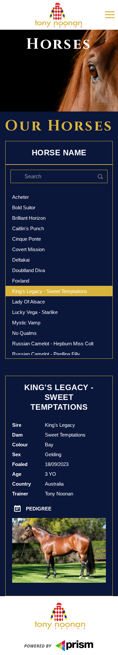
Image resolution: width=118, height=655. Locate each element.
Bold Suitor (23, 207)
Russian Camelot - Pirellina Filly (46, 354)
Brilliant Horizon (29, 218)
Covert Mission (28, 249)
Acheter (20, 197)
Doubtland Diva (28, 270)
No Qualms (24, 333)
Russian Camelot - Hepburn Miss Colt (52, 343)
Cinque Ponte (26, 239)
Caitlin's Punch (28, 228)
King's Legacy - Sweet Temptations (49, 291)
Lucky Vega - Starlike (35, 312)
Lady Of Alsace (28, 301)
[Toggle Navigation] (109, 14)
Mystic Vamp (26, 322)
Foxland (20, 281)
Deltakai (21, 260)
